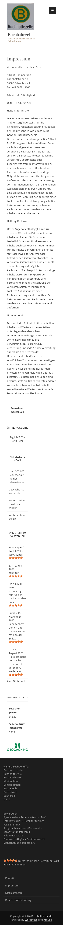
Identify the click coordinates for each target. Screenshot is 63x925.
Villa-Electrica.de (13, 835)
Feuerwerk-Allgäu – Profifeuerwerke (24, 839)
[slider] (16, 557)
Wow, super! (16, 554)
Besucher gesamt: (14, 710)
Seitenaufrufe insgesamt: (17, 725)
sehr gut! (14, 573)
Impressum (12, 885)
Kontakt (9, 878)
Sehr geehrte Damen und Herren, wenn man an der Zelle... (17, 631)
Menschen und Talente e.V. (19, 842)
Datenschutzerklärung (18, 900)
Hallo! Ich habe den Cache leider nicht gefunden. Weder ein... (17, 664)
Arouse (48, 919)
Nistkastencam (14, 892)
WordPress (31, 919)
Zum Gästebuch (16, 681)
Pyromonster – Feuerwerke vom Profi (25, 817)
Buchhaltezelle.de (23, 34)
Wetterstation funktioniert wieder (17, 504)
